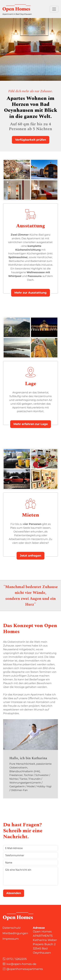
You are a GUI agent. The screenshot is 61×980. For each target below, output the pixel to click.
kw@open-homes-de (21, 964)
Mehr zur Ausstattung (30, 292)
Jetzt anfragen (30, 555)
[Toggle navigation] (54, 9)
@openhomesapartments (24, 969)
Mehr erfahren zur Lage (30, 424)
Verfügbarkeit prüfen (30, 139)
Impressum (11, 938)
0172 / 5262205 (16, 959)
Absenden (13, 893)
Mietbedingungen (15, 933)
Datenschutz (11, 928)
